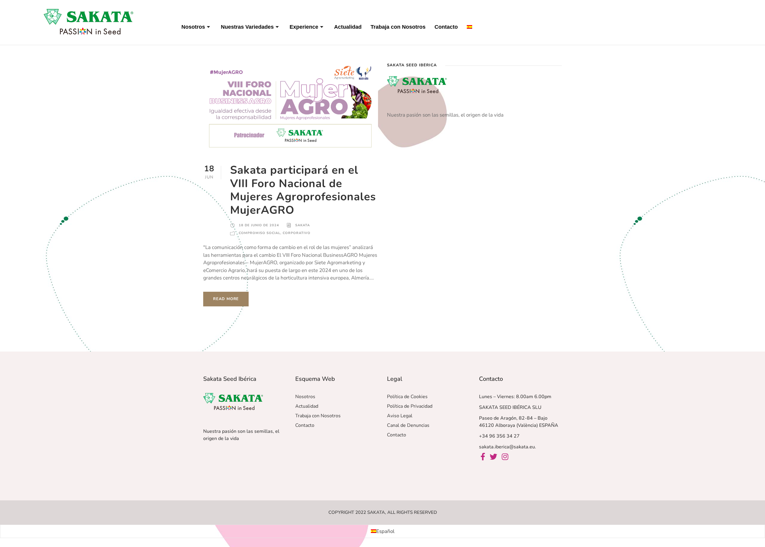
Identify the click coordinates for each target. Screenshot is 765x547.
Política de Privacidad (409, 406)
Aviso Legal (399, 415)
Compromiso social (259, 233)
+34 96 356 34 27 (499, 436)
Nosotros (193, 27)
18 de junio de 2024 (259, 225)
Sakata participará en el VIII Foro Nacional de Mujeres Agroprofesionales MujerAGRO (303, 190)
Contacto (446, 27)
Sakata (302, 225)
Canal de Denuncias (408, 425)
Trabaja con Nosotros (398, 27)
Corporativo (296, 233)
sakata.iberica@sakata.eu (507, 447)
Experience (304, 27)
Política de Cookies (407, 396)
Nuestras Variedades (247, 27)
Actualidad (348, 27)
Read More (226, 299)
